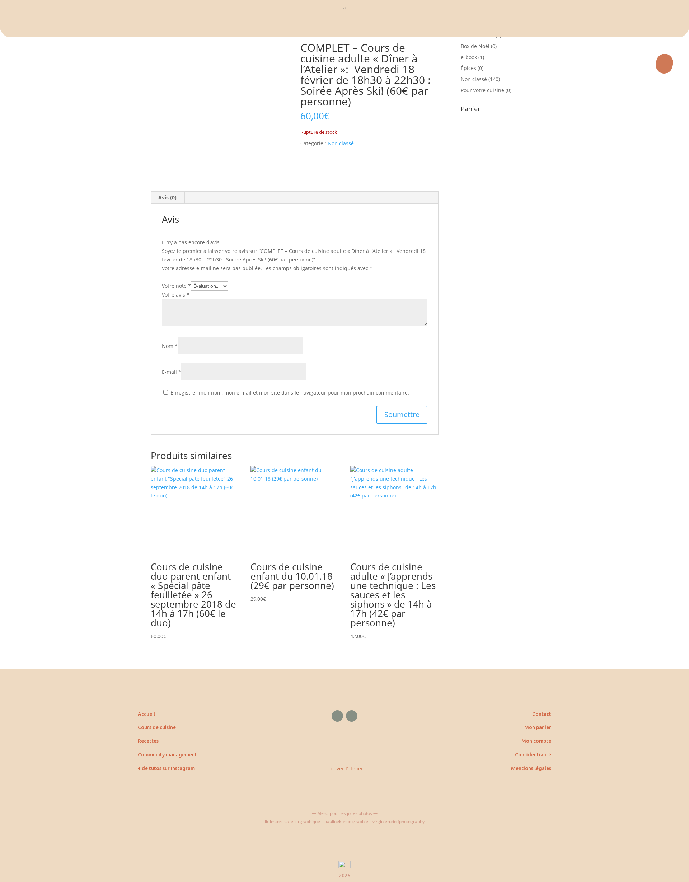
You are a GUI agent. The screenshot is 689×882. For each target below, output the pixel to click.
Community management (167, 755)
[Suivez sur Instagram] (351, 716)
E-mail (171, 371)
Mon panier (537, 727)
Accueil (146, 714)
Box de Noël (475, 46)
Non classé (341, 143)
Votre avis (175, 294)
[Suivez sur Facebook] (337, 716)
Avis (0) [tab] (167, 197)
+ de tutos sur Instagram (166, 768)
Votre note (176, 285)
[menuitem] (344, 26)
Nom (170, 346)
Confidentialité (533, 755)
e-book (469, 57)
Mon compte (536, 741)
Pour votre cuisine (482, 90)
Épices (468, 68)
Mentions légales (531, 768)
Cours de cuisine (157, 727)
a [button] (344, 7)
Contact (541, 714)
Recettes (148, 741)
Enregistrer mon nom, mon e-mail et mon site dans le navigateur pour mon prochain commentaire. (289, 392)
